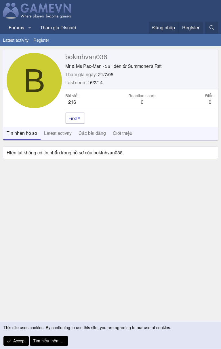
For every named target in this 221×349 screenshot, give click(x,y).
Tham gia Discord (58, 27)
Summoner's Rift (144, 66)
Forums (16, 27)
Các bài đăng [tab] (92, 133)
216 (72, 101)
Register (41, 40)
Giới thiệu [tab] (122, 133)
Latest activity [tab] (58, 133)
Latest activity (16, 40)
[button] (30, 28)
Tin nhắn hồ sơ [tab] (22, 133)
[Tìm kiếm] (211, 28)
